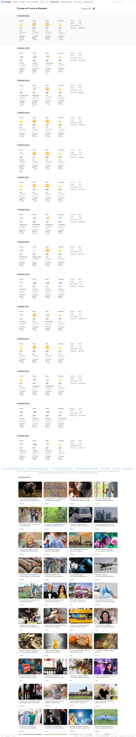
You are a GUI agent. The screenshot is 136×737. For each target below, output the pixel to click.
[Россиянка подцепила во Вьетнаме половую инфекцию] (106, 493)
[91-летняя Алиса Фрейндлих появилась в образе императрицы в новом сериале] (55, 721)
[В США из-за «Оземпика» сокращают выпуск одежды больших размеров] (30, 721)
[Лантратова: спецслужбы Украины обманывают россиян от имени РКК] (30, 696)
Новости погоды (105, 469)
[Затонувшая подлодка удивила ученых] (106, 645)
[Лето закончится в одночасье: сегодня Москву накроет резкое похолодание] (106, 519)
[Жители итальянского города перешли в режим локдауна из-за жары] (80, 721)
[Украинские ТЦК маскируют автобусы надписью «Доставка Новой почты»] (80, 519)
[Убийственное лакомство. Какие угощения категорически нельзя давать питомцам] (80, 493)
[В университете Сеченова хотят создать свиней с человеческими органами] (30, 569)
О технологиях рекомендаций (102, 736)
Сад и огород (116, 469)
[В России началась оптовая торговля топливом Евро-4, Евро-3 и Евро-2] (30, 670)
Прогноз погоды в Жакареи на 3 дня (14, 469)
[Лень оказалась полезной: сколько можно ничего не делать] (55, 620)
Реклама (13, 736)
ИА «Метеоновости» (130, 736)
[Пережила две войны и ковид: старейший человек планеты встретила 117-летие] (30, 544)
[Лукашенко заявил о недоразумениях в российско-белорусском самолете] (106, 569)
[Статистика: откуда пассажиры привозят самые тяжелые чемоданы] (80, 620)
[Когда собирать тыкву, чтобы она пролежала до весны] (80, 645)
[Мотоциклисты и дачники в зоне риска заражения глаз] (30, 594)
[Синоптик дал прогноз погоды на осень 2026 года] (30, 519)
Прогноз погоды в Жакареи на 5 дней (38, 469)
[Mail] (2, 2)
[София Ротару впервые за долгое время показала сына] (106, 670)
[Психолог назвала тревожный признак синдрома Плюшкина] (30, 645)
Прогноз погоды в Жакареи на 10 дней (87, 469)
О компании (7, 736)
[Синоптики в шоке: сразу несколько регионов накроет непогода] (55, 569)
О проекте (76, 736)
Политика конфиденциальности (87, 736)
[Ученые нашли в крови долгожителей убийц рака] (80, 569)
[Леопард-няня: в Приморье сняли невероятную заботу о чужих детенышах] (55, 519)
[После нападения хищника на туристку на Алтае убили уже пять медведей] (30, 493)
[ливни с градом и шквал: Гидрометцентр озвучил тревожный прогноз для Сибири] (55, 645)
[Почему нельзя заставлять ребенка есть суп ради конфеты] (30, 620)
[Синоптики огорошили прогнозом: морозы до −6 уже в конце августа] (55, 670)
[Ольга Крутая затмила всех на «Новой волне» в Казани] (55, 594)
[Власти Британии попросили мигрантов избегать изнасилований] (80, 544)
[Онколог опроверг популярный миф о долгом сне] (106, 696)
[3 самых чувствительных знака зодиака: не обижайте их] (55, 696)
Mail (2, 736)
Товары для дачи (127, 469)
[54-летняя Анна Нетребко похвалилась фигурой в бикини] (106, 620)
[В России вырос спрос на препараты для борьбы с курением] (55, 544)
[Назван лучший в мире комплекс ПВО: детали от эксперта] (80, 696)
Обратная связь (114, 736)
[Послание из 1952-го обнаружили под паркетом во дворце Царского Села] (55, 493)
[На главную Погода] (7, 2)
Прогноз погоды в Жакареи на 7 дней (62, 469)
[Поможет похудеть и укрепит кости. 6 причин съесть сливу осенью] (106, 544)
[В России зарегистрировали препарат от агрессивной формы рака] (106, 594)
